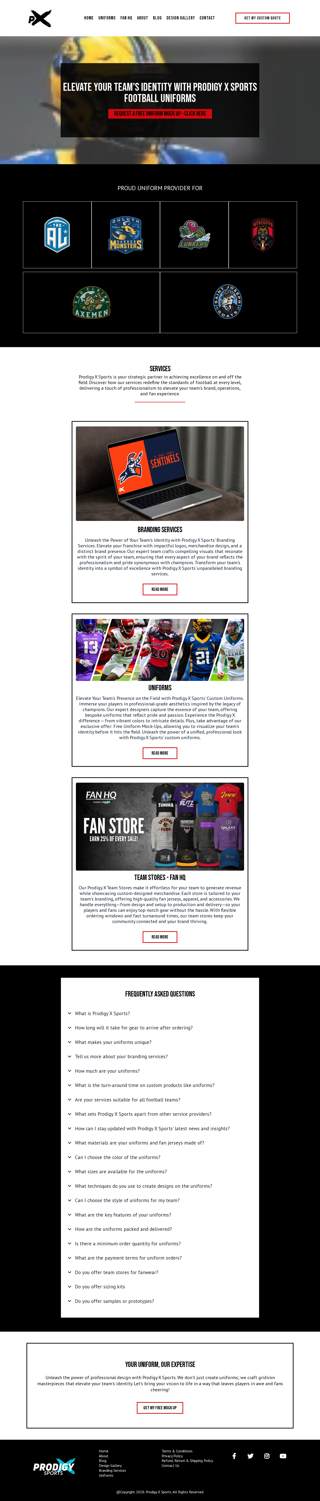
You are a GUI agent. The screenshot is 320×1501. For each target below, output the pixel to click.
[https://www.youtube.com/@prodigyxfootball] (284, 1456)
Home (89, 18)
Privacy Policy (172, 1456)
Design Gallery (181, 18)
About (142, 18)
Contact (207, 18)
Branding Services (112, 1470)
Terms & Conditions (177, 1451)
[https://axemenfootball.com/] (91, 302)
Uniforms (107, 18)
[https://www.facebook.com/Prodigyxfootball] (235, 1456)
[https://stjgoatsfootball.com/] (228, 302)
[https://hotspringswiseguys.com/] (263, 235)
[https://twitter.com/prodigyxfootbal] (251, 1456)
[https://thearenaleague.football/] (57, 235)
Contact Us (170, 1465)
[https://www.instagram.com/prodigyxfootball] (268, 1456)
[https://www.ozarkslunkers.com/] (194, 235)
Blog (157, 18)
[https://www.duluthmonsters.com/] (125, 234)
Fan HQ (126, 18)
